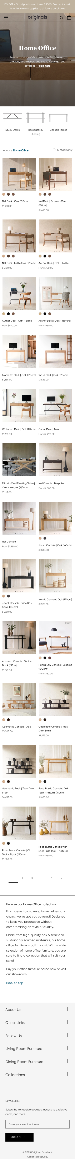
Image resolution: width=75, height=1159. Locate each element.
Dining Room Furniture (24, 1061)
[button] (15, 189)
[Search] (62, 17)
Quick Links (15, 1022)
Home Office (21, 150)
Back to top (14, 983)
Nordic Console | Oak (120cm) (55, 599)
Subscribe (19, 1137)
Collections (15, 1074)
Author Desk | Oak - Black (17, 320)
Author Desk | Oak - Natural (55, 320)
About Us (13, 1009)
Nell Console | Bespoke (51, 483)
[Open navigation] (6, 17)
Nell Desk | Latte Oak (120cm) (18, 263)
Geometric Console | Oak (16, 726)
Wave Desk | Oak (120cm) (53, 375)
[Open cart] (69, 17)
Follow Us (13, 1035)
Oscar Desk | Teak (49, 429)
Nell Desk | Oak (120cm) (15, 201)
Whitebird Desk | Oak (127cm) (18, 429)
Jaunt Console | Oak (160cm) (55, 545)
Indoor (6, 150)
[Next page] (61, 878)
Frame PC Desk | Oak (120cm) (19, 375)
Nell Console (9, 541)
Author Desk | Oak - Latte (54, 263)
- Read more (43, 65)
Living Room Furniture (23, 1048)
